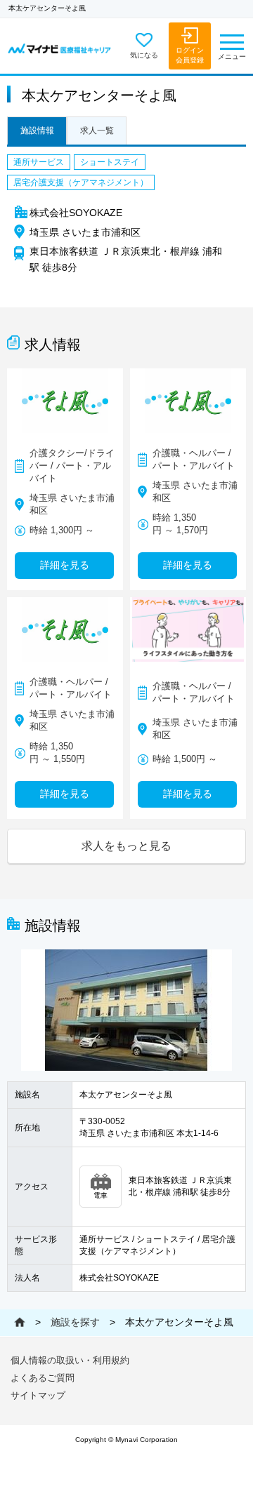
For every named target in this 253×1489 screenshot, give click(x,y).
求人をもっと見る (126, 846)
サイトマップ (38, 1395)
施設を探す (75, 1322)
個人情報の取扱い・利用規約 (70, 1360)
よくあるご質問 (42, 1378)
